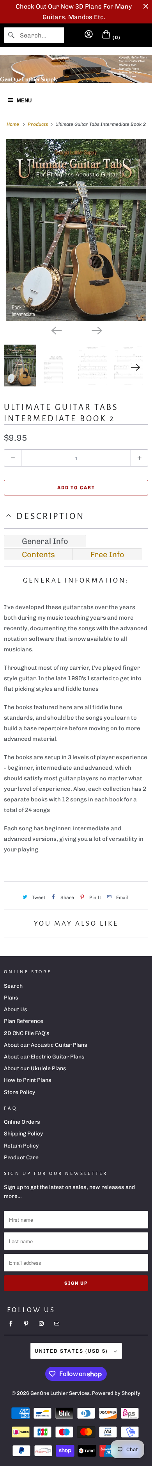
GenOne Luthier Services (60, 1393)
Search (13, 986)
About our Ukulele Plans (35, 1068)
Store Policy (19, 1092)
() (116, 37)
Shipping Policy (23, 1133)
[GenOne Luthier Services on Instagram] (41, 1324)
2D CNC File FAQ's (26, 1033)
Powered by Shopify (116, 1393)
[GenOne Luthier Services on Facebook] (11, 1324)
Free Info (107, 554)
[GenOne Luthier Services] (76, 69)
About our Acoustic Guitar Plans (45, 1045)
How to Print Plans (27, 1080)
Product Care (21, 1157)
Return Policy (21, 1145)
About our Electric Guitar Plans (44, 1056)
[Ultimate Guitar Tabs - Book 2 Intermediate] (76, 230)
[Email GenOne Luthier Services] (56, 1324)
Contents (38, 554)
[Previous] (55, 329)
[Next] (96, 329)
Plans (11, 997)
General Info (45, 541)
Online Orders (22, 1122)
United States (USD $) (72, 1351)
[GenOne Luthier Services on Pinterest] (26, 1324)
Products (38, 124)
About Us (15, 1009)
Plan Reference (23, 1021)
